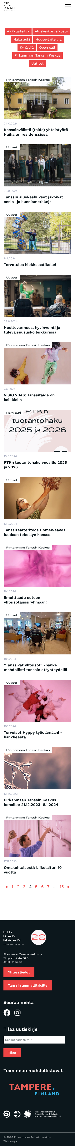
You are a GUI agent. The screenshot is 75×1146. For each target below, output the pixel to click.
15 (62, 886)
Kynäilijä (27, 47)
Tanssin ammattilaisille (27, 985)
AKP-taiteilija (18, 31)
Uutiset (37, 63)
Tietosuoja (10, 1141)
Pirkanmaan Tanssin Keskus (37, 55)
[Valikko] (68, 7)
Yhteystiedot (19, 972)
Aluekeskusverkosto (51, 31)
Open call (47, 47)
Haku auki (21, 39)
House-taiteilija (49, 39)
